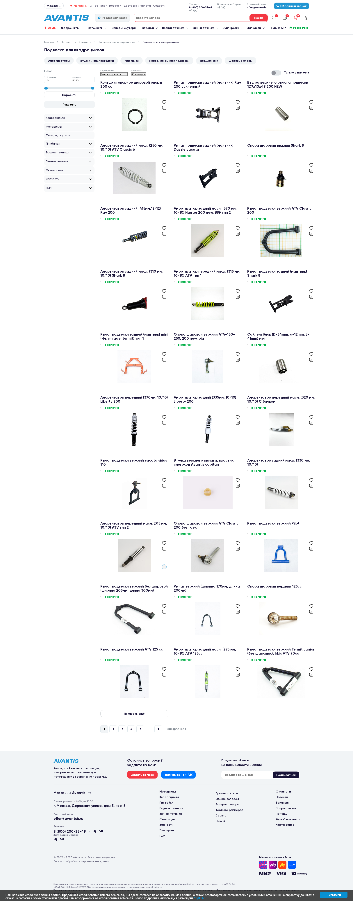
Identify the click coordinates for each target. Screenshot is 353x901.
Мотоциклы (95, 28)
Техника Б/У (277, 28)
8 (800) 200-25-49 (201, 7)
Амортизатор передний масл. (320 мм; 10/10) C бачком (281, 399)
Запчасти (254, 28)
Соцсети (159, 5)
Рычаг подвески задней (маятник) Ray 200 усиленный (207, 84)
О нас (94, 5)
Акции (52, 27)
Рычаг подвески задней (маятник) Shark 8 (277, 273)
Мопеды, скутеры (123, 28)
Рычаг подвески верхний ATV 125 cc (131, 649)
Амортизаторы (59, 60)
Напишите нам (175, 774)
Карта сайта (285, 824)
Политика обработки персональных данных (81, 861)
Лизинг (220, 821)
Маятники (131, 60)
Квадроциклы (69, 28)
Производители (226, 793)
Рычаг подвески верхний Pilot (273, 523)
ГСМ (48, 188)
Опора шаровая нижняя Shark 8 (275, 145)
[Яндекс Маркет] (282, 865)
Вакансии (283, 802)
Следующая (176, 729)
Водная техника (173, 28)
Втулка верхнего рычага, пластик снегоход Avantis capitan (203, 462)
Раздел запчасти (114, 18)
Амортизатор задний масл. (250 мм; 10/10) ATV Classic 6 (131, 147)
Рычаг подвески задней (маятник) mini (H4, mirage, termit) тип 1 (134, 336)
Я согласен (334, 895)
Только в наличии (296, 72)
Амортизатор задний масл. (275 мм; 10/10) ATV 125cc (205, 651)
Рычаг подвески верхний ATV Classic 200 (279, 210)
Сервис (220, 815)
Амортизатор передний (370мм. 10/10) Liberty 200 (134, 399)
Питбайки (147, 28)
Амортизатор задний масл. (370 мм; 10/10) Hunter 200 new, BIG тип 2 (205, 210)
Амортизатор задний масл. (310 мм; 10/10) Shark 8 (131, 273)
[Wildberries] (273, 865)
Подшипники (209, 60)
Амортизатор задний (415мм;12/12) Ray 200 (130, 210)
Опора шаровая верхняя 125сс (274, 586)
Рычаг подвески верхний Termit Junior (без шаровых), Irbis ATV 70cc (280, 651)
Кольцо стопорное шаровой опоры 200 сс (131, 84)
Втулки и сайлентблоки (97, 60)
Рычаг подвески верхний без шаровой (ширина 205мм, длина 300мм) (134, 588)
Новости (115, 5)
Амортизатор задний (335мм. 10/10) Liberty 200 (205, 399)
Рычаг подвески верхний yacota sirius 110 (133, 462)
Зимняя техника (203, 28)
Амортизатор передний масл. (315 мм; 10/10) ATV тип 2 (133, 525)
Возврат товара (227, 804)
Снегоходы (167, 819)
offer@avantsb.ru (258, 7)
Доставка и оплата (137, 5)
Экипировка (230, 28)
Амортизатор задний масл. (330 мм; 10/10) (278, 462)
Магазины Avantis (69, 792)
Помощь (281, 813)
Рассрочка (300, 27)
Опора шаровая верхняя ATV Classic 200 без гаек (206, 525)
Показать (69, 104)
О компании (284, 791)
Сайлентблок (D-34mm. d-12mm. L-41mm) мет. (278, 336)
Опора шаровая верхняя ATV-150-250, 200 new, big (204, 336)
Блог (103, 5)
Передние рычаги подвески (169, 60)
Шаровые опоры (240, 60)
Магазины (80, 5)
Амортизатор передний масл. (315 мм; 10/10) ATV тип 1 (207, 273)
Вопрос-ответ (286, 808)
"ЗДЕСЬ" (199, 898)
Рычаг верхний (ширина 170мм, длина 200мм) (207, 588)
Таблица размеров (229, 810)
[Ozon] (263, 865)
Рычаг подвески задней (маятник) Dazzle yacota (203, 147)
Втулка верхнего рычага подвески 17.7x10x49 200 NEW (277, 84)
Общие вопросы (227, 799)
